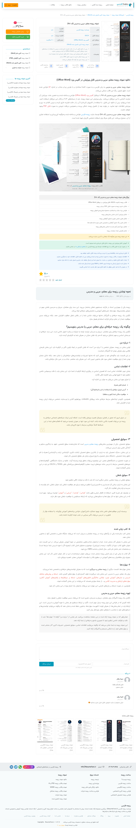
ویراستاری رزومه (94, 783)
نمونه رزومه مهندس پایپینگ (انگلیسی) (18, 92)
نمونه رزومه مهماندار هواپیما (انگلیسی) (18, 83)
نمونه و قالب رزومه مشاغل (58, 791)
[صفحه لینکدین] (11, 767)
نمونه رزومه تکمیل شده (59, 799)
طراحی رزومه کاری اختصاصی (122, 791)
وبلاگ (101, 816)
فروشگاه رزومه (10, 100)
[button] (131, 737)
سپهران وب (62, 825)
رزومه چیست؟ (126, 779)
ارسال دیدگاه (46, 664)
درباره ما (67, 816)
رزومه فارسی (129, 15)
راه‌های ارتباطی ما (81, 247)
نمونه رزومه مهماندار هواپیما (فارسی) (19, 87)
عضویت (117, 816)
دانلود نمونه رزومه (61, 779)
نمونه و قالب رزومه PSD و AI (58, 783)
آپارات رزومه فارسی (45, 816)
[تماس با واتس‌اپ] (20, 767)
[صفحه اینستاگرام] (28, 767)
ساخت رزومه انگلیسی (124, 787)
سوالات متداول (91, 816)
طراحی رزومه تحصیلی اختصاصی (121, 795)
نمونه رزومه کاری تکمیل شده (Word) (98, 15)
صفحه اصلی (109, 5)
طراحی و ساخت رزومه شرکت (90, 791)
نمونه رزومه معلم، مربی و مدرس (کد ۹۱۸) (83, 23)
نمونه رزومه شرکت (61, 795)
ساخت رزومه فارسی (124, 783)
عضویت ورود (12, 5)
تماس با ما (58, 816)
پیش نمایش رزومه (18, 31)
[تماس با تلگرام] (16, 767)
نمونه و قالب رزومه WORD (58, 787)
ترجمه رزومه (95, 779)
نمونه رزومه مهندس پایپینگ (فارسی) (19, 97)
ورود (109, 816)
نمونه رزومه (19, 53)
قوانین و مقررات (78, 816)
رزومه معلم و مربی (91, 444)
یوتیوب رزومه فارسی (29, 816)
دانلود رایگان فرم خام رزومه (90, 787)
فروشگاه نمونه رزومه (118, 15)
